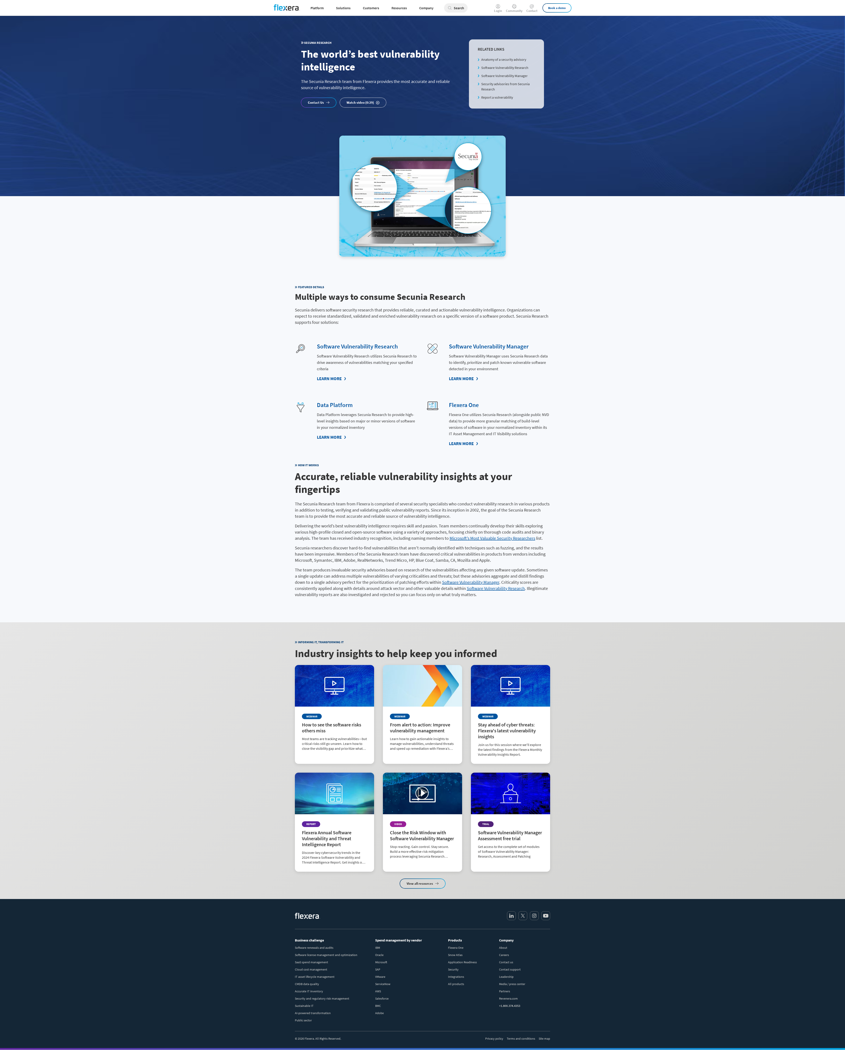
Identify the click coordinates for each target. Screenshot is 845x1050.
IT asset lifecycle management (314, 977)
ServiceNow (382, 984)
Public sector (303, 1020)
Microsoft (381, 962)
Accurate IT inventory (309, 991)
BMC (378, 1006)
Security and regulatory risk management (322, 998)
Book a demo (557, 8)
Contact (531, 10)
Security (453, 969)
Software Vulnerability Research (504, 67)
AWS (378, 991)
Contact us (506, 962)
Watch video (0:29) (360, 102)
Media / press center (512, 984)
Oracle (379, 955)
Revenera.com (508, 998)
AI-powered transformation (313, 1013)
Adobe (379, 1013)
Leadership (506, 977)
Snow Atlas (455, 955)
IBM (377, 948)
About (503, 948)
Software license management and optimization (326, 955)
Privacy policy (494, 1039)
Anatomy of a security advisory (503, 59)
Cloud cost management (311, 969)
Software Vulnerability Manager (504, 76)
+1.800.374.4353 (509, 1006)
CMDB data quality (307, 984)
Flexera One (464, 405)
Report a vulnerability (497, 97)
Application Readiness (462, 962)
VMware (380, 977)
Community (514, 10)
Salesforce (382, 998)
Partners (504, 991)
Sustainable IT (304, 1006)
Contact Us (316, 102)
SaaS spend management (311, 962)
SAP (377, 969)
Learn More (329, 378)
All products (456, 984)
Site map (544, 1039)
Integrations (456, 977)
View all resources (420, 883)
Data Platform (335, 405)
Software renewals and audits (314, 948)
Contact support (510, 969)
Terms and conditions (521, 1039)
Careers (504, 955)
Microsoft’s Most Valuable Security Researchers (492, 538)
